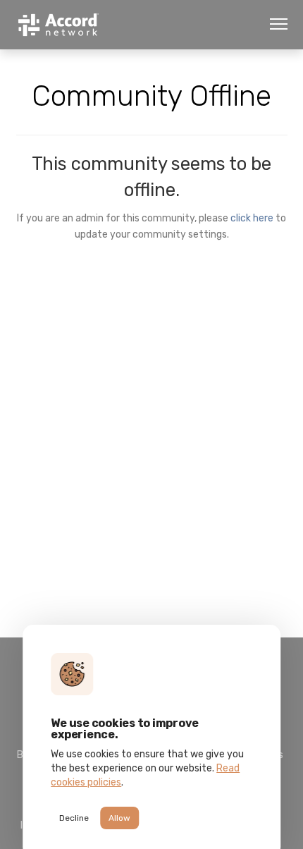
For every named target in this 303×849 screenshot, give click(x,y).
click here (251, 218)
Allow (119, 818)
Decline (74, 818)
